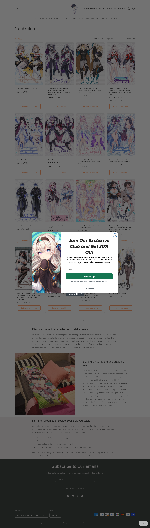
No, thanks (89, 288)
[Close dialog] (115, 235)
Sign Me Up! (89, 276)
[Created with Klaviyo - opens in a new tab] (75, 294)
